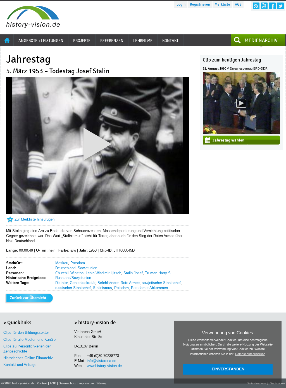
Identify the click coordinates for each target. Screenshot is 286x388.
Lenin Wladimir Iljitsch (103, 273)
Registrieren (200, 4)
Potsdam (77, 263)
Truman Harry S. (158, 273)
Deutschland (65, 268)
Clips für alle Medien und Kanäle (29, 339)
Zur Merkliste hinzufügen (34, 219)
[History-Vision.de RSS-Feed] (256, 6)
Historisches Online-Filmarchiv (28, 358)
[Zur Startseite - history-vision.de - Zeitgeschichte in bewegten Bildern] (30, 26)
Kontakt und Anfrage (19, 365)
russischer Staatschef (73, 288)
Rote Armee (130, 283)
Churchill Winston (69, 273)
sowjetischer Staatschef (161, 283)
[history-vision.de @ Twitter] (280, 6)
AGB (238, 4)
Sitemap (101, 383)
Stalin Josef (133, 273)
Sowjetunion (87, 268)
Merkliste (222, 4)
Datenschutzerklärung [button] (250, 354)
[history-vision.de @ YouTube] (264, 6)
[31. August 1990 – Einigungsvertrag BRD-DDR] (241, 133)
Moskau (61, 263)
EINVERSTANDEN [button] (228, 369)
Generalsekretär (82, 283)
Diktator (61, 283)
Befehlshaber (107, 283)
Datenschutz (67, 383)
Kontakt (42, 383)
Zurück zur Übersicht (28, 298)
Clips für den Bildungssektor (26, 332)
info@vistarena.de (101, 361)
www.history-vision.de (104, 366)
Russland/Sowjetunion (73, 278)
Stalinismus (102, 288)
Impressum (86, 383)
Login (181, 4)
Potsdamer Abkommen (149, 288)
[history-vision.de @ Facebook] (272, 6)
